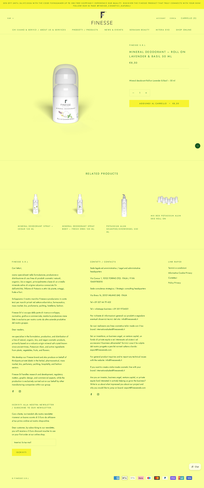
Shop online (184, 29)
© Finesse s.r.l (20, 478)
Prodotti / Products (85, 29)
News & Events (114, 29)
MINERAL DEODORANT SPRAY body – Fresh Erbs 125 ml (78, 227)
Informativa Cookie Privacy (180, 272)
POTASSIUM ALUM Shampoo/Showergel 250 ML (122, 229)
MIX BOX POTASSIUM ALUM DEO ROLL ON (166, 217)
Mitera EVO (163, 29)
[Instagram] (20, 391)
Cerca (173, 18)
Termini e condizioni (177, 267)
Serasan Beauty (140, 29)
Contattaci (172, 277)
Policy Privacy (174, 282)
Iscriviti (21, 452)
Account (161, 18)
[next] (194, 208)
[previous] (9, 208)
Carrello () (189, 18)
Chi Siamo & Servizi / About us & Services (39, 29)
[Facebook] (13, 391)
